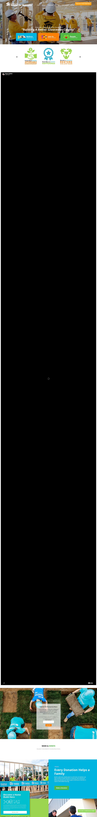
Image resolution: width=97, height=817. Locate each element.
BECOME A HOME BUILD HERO (86, 811)
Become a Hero (15, 812)
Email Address (48, 719)
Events (52, 746)
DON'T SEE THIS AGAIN (15, 815)
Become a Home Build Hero (83, 3)
